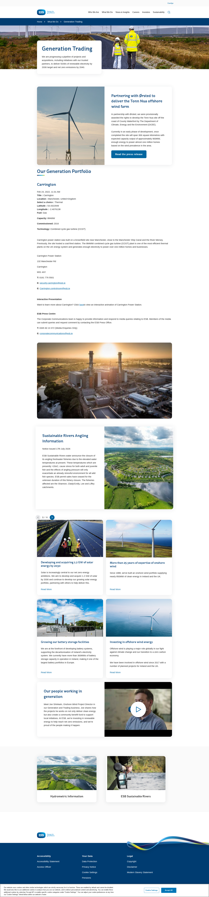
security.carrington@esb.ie (52, 283)
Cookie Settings (89, 872)
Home (39, 22)
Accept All (169, 890)
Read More (46, 589)
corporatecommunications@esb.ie (56, 333)
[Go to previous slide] (38, 517)
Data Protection (89, 861)
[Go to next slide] (52, 517)
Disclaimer (132, 867)
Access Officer (44, 867)
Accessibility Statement (48, 861)
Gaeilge (170, 3)
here (81, 305)
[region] (104, 890)
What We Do (53, 22)
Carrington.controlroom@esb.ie (55, 288)
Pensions (86, 878)
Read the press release (129, 154)
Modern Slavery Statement (140, 872)
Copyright (131, 861)
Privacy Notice (89, 867)
